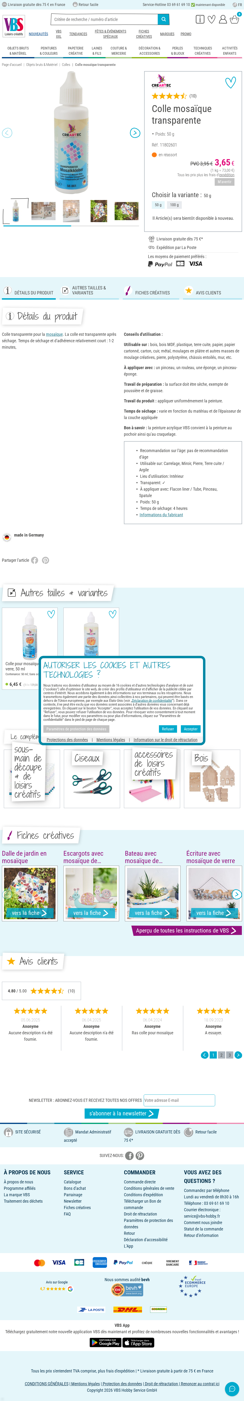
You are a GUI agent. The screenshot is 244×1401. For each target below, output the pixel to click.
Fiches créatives (144, 34)
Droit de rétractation (140, 1213)
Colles (66, 65)
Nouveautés (38, 34)
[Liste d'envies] (211, 19)
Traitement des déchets (23, 1201)
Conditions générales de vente (149, 1188)
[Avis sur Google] (57, 1286)
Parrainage (73, 1194)
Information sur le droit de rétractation (166, 739)
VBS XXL (58, 34)
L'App (128, 1246)
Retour (129, 1233)
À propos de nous (18, 1181)
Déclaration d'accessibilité (146, 1239)
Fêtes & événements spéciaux (110, 34)
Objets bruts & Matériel (41, 65)
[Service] (200, 19)
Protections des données (67, 739)
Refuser (168, 729)
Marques (167, 34)
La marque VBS (17, 1194)
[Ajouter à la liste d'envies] (231, 82)
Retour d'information (201, 1235)
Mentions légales (111, 739)
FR (240, 5)
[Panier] (234, 19)
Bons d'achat (75, 1188)
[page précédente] (204, 1055)
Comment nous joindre (203, 1222)
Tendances (78, 34)
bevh (145, 1279)
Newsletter (72, 1201)
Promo (186, 34)
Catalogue (72, 1181)
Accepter (191, 729)
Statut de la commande (203, 1228)
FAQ (67, 1213)
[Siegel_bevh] (127, 1289)
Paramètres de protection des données (76, 729)
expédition (226, 175)
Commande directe (140, 1181)
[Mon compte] (223, 19)
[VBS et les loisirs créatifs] (14, 26)
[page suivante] (238, 1055)
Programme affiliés (20, 1188)
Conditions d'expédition (143, 1194)
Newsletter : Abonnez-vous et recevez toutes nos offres (85, 1100)
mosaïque (54, 334)
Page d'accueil (12, 65)
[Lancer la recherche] (164, 19)
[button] (7, 132)
